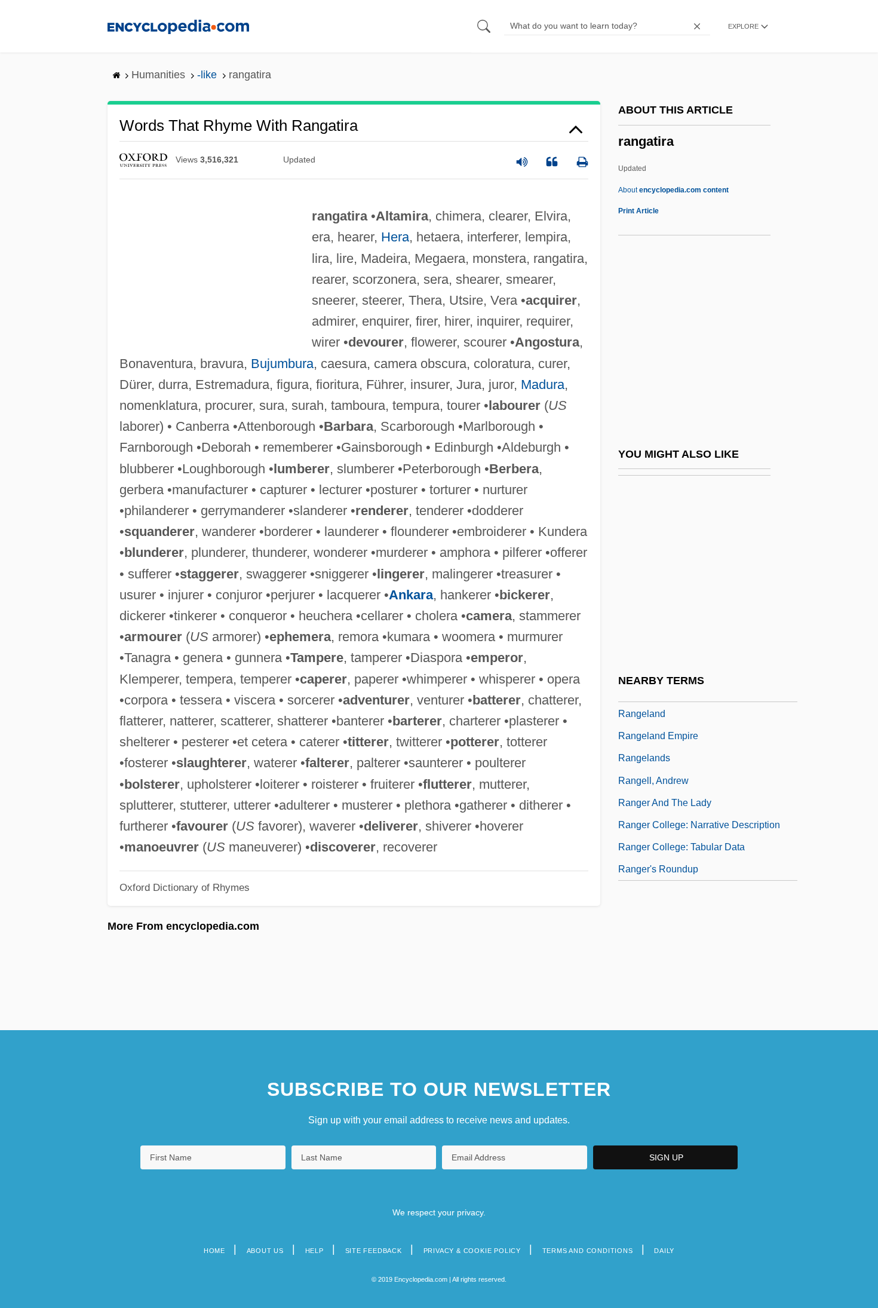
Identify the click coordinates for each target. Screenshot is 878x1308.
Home (214, 1250)
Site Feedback (373, 1250)
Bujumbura (282, 363)
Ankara (411, 594)
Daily (664, 1250)
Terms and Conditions (587, 1250)
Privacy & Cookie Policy (472, 1250)
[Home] (178, 26)
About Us (265, 1250)
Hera (395, 236)
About (673, 190)
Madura (542, 384)
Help (314, 1250)
